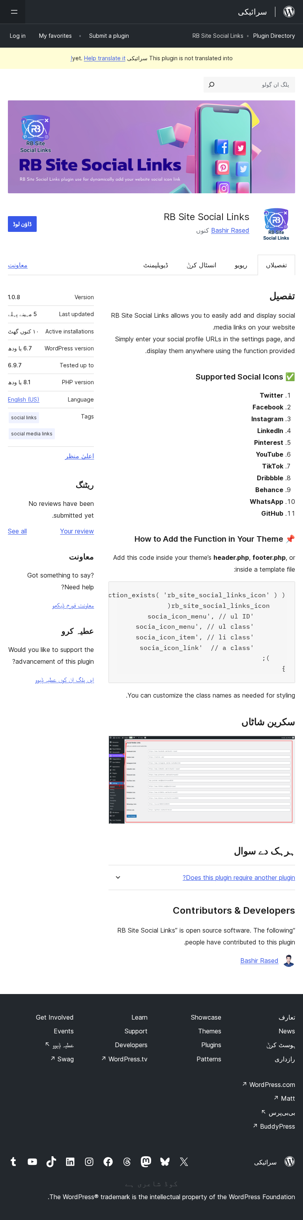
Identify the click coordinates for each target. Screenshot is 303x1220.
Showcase (206, 1017)
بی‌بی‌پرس (278, 1112)
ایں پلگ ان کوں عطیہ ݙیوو (64, 679)
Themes (209, 1031)
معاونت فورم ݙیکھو (73, 605)
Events (64, 1031)
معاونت (18, 265)
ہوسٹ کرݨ (280, 1045)
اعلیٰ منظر (79, 456)
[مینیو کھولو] (12, 12)
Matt (284, 1098)
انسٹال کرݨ (201, 265)
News (287, 1031)
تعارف (287, 1017)
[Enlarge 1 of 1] (284, 746)
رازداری (285, 1059)
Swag (62, 1059)
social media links (31, 434)
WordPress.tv (124, 1059)
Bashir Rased (230, 230)
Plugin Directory (274, 35)
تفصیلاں (276, 265)
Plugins (211, 1045)
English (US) (23, 399)
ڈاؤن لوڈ (22, 223)
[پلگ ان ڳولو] (211, 85)
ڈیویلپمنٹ (155, 265)
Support (136, 1031)
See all (17, 531)
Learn (139, 1017)
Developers (131, 1045)
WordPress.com (268, 1085)
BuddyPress (273, 1126)
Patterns (208, 1059)
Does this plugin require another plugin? (239, 877)
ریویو (241, 265)
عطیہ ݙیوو (59, 1045)
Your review (77, 531)
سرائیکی (265, 1162)
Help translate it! (98, 58)
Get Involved (55, 1017)
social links (24, 417)
